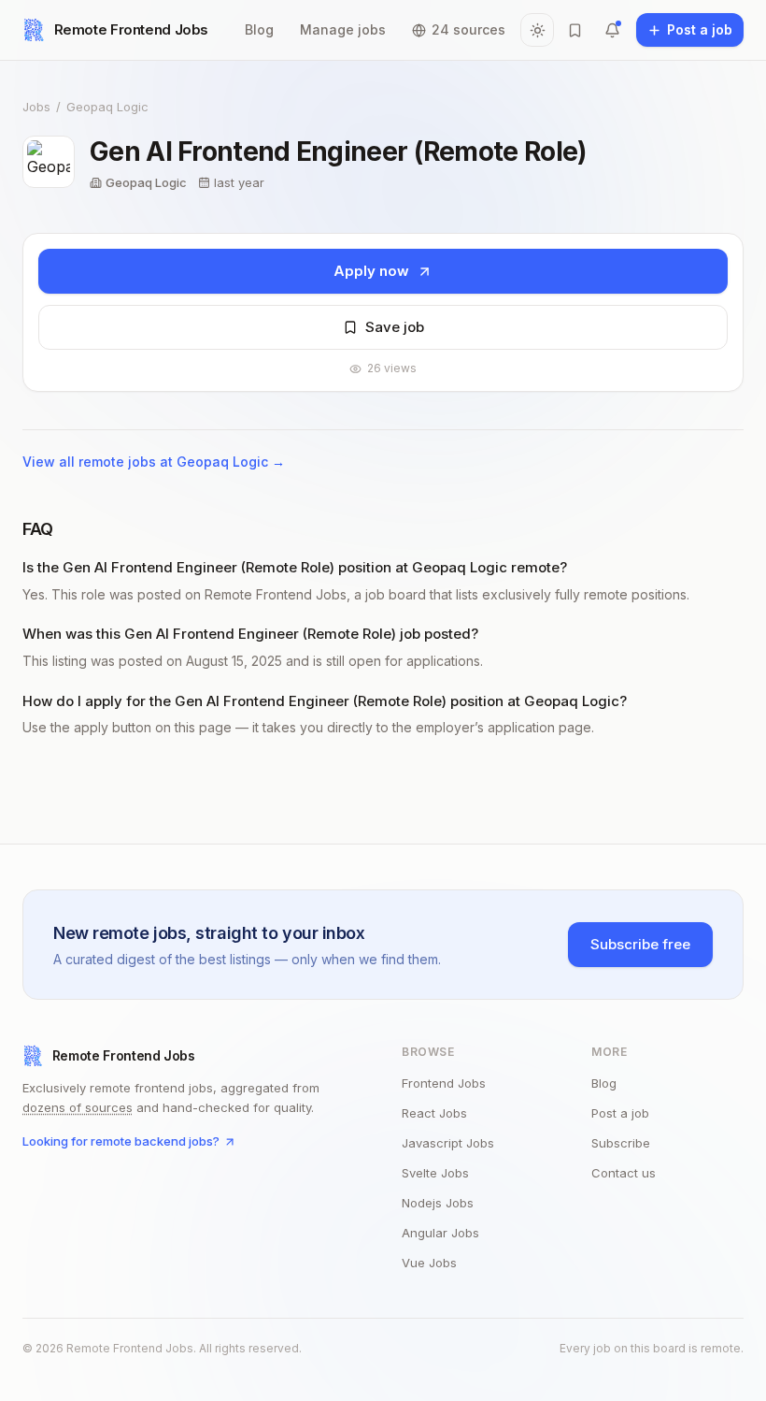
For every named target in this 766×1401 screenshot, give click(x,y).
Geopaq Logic (107, 106)
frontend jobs (444, 1083)
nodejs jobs (438, 1202)
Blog (259, 29)
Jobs (36, 106)
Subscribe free (640, 944)
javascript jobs (448, 1142)
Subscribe (620, 1142)
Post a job (620, 1112)
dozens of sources (77, 1107)
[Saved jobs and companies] (574, 30)
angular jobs (440, 1232)
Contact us (623, 1172)
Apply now (371, 271)
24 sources (468, 29)
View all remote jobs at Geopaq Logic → (153, 461)
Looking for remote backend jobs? (121, 1141)
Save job (394, 327)
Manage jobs (343, 29)
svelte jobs (435, 1172)
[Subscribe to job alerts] (612, 30)
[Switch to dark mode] (537, 30)
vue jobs (429, 1262)
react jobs (434, 1112)
